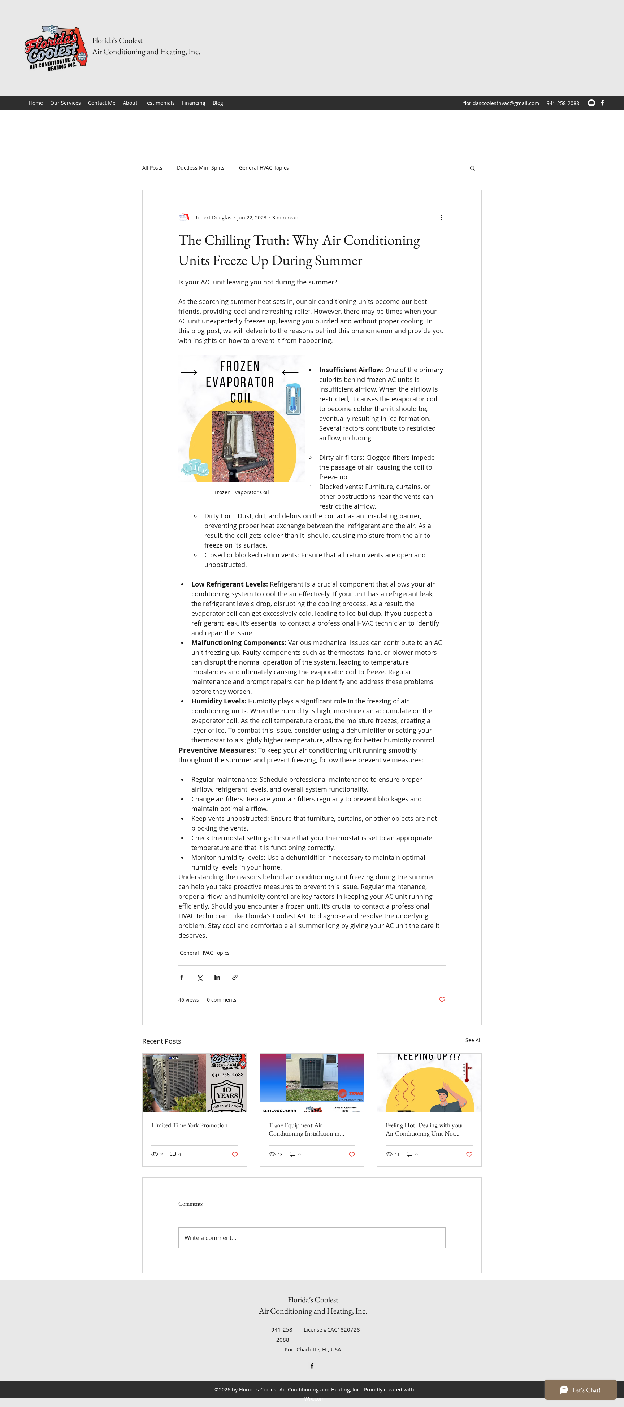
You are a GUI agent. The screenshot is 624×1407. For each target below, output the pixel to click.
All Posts (152, 167)
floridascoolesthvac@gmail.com (501, 103)
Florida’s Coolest (117, 40)
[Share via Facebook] (181, 977)
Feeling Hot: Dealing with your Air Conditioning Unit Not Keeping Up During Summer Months (424, 1129)
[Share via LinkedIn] (217, 977)
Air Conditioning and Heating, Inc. (146, 51)
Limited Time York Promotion (189, 1125)
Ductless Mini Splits (201, 167)
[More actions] (441, 217)
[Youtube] (591, 102)
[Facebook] (602, 102)
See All (473, 1040)
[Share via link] (234, 977)
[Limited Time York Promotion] (195, 1083)
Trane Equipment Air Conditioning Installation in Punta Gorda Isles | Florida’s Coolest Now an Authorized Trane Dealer (312, 1129)
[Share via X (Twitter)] (199, 977)
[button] (472, 168)
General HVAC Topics (264, 167)
